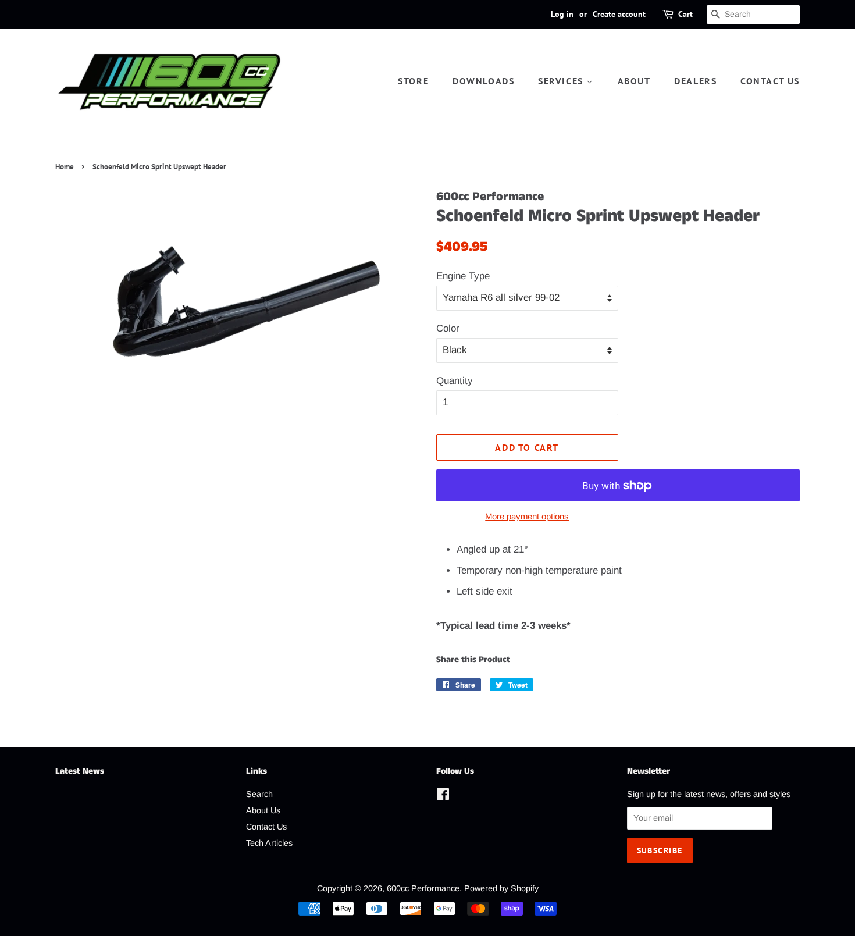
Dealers (695, 81)
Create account (619, 14)
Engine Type (463, 276)
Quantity (454, 380)
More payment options (527, 516)
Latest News (79, 771)
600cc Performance (423, 888)
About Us (263, 810)
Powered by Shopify (501, 888)
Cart (685, 14)
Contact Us (770, 81)
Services (562, 81)
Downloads (483, 81)
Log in (562, 14)
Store (413, 81)
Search (259, 794)
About (634, 81)
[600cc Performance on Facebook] (443, 796)
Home (64, 167)
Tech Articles (269, 843)
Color (447, 328)
